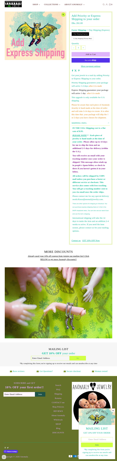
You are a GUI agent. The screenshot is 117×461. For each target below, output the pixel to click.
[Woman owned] (93, 371)
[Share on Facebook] (73, 71)
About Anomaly (73, 4)
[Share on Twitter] (75, 71)
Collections (51, 4)
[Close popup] (113, 410)
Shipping (58, 394)
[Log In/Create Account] (106, 4)
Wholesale (58, 420)
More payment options (90, 66)
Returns (58, 398)
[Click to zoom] (63, 15)
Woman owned (101, 371)
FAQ (58, 389)
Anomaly (24, 457)
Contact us (76, 241)
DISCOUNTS (58, 432)
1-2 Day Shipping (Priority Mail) (82, 38)
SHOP (35, 4)
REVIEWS (58, 411)
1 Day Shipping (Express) (80, 34)
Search (58, 385)
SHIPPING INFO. (79, 123)
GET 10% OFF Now (91, 241)
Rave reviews (18, 371)
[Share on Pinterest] (79, 71)
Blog (58, 428)
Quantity (75, 43)
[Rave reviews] (11, 371)
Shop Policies (58, 407)
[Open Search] (103, 4)
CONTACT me (58, 402)
